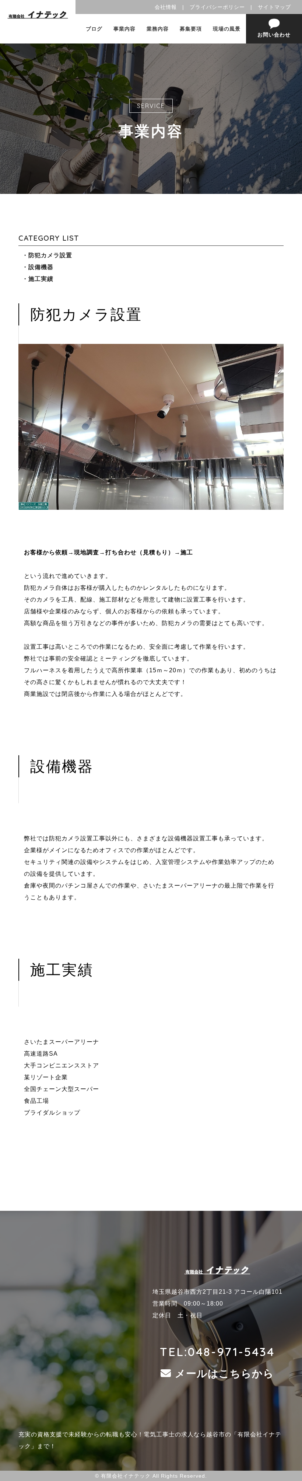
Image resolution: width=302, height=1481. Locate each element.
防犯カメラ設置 (50, 255)
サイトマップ (274, 7)
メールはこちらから (224, 1373)
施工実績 (40, 279)
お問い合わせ (274, 35)
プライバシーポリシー (217, 7)
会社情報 (166, 7)
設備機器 (40, 267)
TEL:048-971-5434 (217, 1351)
